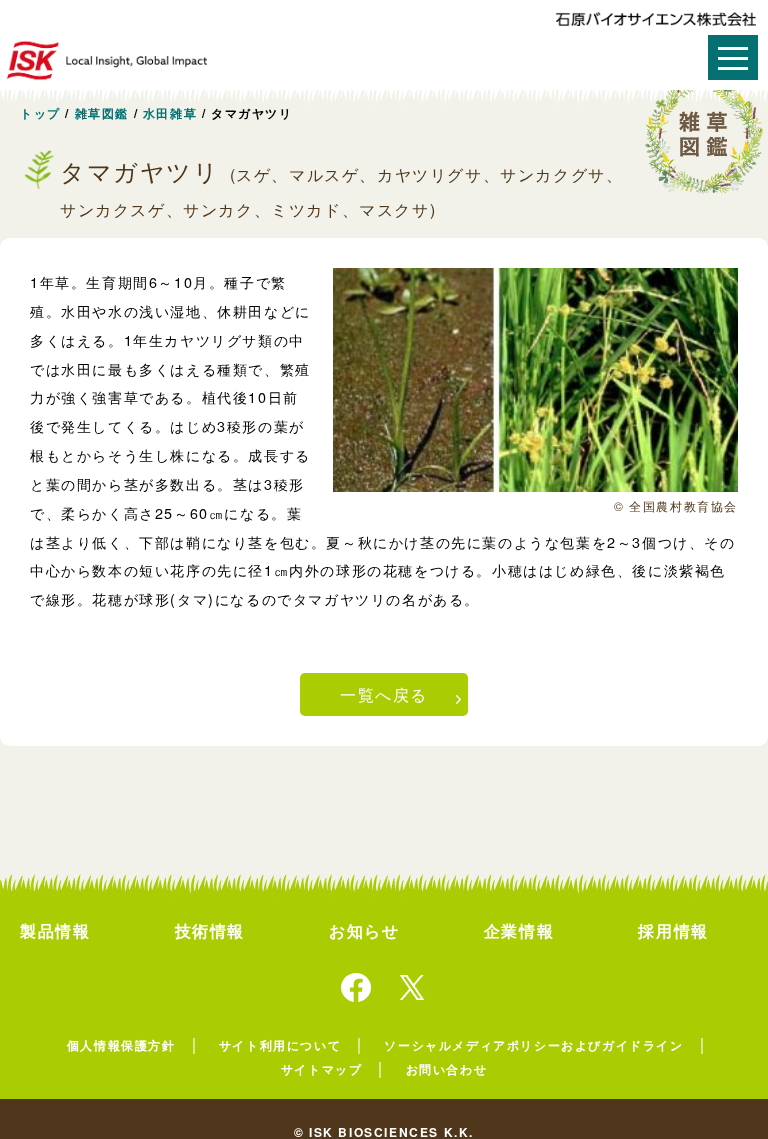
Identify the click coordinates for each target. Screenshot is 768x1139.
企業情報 (519, 930)
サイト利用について (280, 1045)
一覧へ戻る (384, 694)
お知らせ (364, 930)
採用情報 (673, 930)
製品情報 (55, 930)
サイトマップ (322, 1069)
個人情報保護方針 (121, 1045)
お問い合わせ (447, 1069)
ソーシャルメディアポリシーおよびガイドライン (533, 1045)
